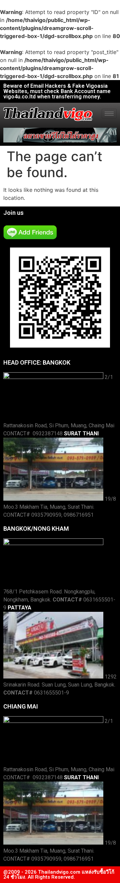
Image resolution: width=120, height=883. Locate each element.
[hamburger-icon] (109, 113)
